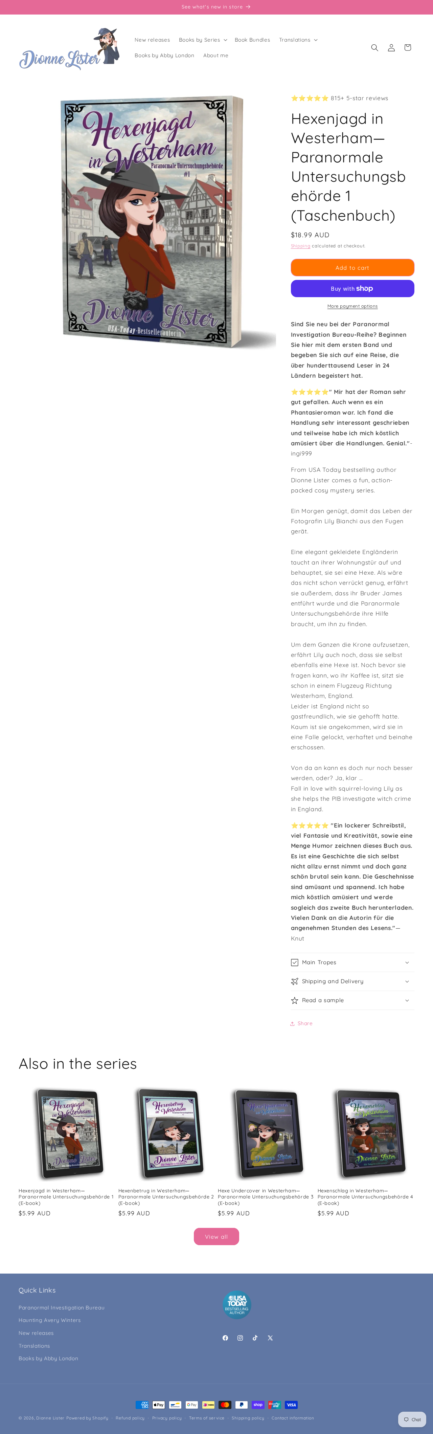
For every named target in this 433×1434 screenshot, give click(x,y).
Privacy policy (167, 1417)
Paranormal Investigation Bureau (62, 1307)
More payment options (352, 306)
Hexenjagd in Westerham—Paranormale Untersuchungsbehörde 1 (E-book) (66, 1197)
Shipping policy (248, 1417)
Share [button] (305, 1023)
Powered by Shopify (87, 1417)
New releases (36, 1333)
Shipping (301, 245)
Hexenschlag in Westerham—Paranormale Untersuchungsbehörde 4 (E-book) (365, 1197)
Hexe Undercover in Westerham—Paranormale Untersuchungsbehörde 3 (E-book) (265, 1197)
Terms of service (207, 1417)
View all (216, 1236)
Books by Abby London (48, 1358)
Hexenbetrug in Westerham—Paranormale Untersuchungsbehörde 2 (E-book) (166, 1197)
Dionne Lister (50, 1417)
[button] (202, 40)
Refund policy (130, 1417)
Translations (34, 1346)
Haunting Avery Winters (50, 1320)
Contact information (293, 1417)
